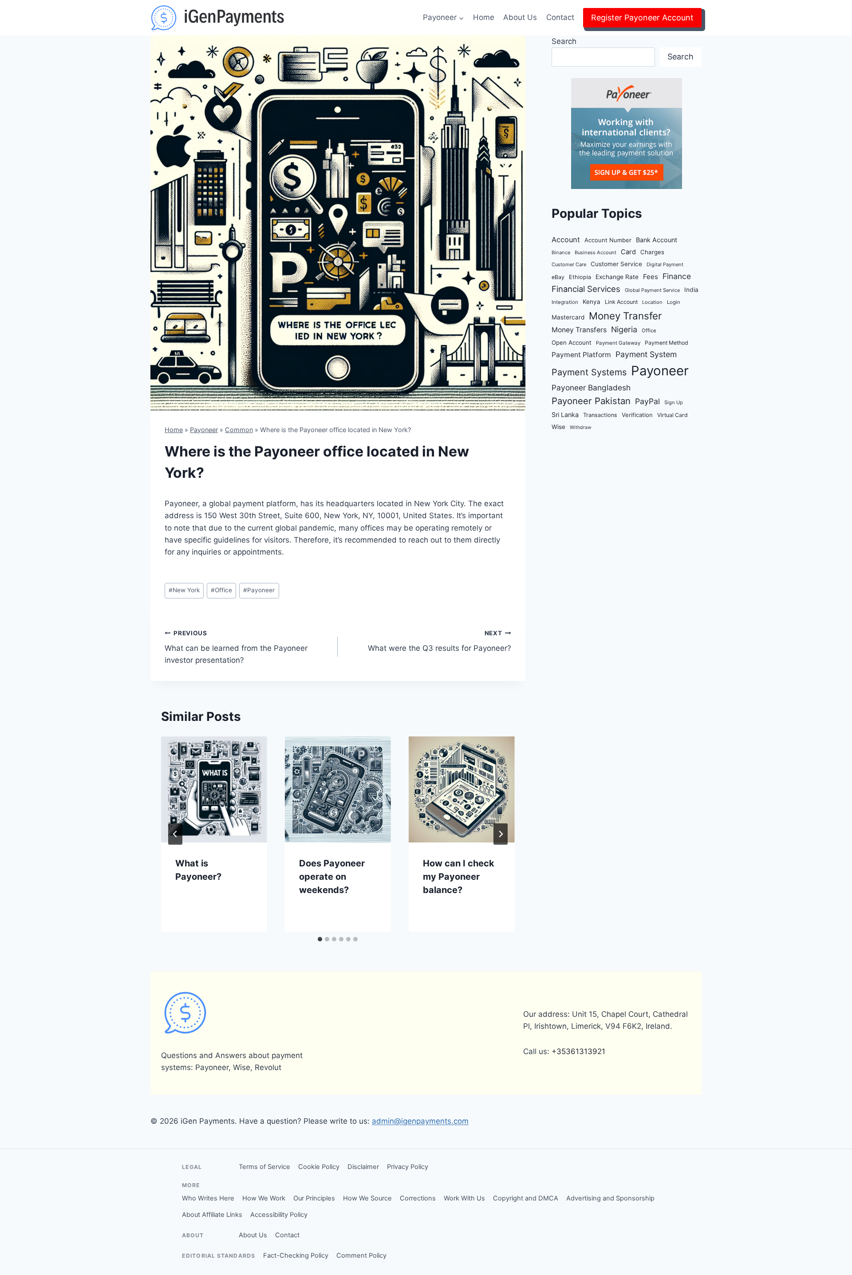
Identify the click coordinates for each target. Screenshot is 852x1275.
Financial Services (586, 289)
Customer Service (616, 264)
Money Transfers (579, 330)
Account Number (607, 240)
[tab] (320, 939)
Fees (650, 276)
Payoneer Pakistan (591, 400)
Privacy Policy (407, 1167)
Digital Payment (665, 264)
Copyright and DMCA (525, 1198)
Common (239, 429)
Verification (637, 414)
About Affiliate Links (212, 1215)
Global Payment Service (652, 290)
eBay (558, 277)
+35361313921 (578, 1051)
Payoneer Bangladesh (591, 387)
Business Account (595, 252)
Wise (558, 426)
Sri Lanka (565, 414)
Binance (561, 252)
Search (564, 41)
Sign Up (673, 402)
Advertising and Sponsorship (610, 1198)
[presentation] (214, 789)
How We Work (263, 1198)
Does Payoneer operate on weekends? (332, 876)
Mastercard (568, 317)
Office (221, 590)
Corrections (418, 1198)
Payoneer (204, 429)
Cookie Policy (318, 1167)
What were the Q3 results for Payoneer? (439, 641)
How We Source (367, 1198)
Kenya (591, 301)
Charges (652, 252)
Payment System (646, 354)
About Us (520, 17)
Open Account (572, 342)
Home (483, 17)
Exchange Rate (617, 276)
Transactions (600, 415)
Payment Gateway (618, 343)
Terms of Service (264, 1167)
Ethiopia (580, 277)
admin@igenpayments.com (420, 1121)
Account (566, 239)
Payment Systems (589, 372)
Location (652, 302)
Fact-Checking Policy (295, 1255)
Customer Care (569, 264)
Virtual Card (672, 415)
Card (628, 252)
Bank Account (656, 240)
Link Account (621, 302)
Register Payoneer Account (642, 17)
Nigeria (624, 329)
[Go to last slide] (175, 834)
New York (184, 590)
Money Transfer (625, 316)
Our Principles (314, 1198)
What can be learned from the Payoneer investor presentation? (236, 647)
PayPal (647, 401)
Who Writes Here (208, 1198)
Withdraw (581, 427)
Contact (560, 17)
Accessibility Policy (279, 1215)
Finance (677, 276)
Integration (565, 302)
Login (673, 302)
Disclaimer (363, 1167)
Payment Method (666, 342)
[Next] (500, 834)
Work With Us (464, 1198)
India (691, 289)
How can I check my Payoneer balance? (458, 876)
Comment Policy (361, 1255)
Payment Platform (581, 354)
